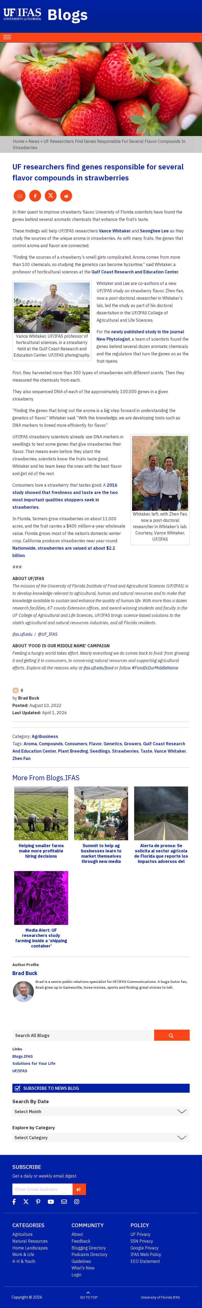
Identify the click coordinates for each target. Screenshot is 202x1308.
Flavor (95, 743)
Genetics (113, 743)
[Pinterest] (38, 1202)
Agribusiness (45, 736)
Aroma (30, 743)
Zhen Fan (21, 758)
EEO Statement (145, 1261)
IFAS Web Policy (145, 1254)
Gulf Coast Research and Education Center (135, 271)
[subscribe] (78, 1189)
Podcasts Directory (90, 1254)
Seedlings (100, 751)
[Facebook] (14, 1202)
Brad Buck (24, 973)
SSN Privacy (141, 1241)
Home (18, 141)
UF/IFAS (19, 1070)
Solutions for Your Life (33, 1063)
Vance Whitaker (115, 230)
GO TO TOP (88, 1297)
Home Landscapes (30, 1247)
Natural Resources (30, 1241)
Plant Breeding (73, 751)
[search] (172, 1035)
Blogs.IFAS (22, 1056)
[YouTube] (51, 1202)
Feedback (81, 1241)
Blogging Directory (89, 1247)
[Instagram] (76, 1202)
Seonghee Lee (154, 230)
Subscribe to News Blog (51, 1088)
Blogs (67, 14)
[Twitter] (26, 1202)
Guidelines (81, 1261)
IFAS (176, 1297)
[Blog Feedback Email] (64, 1202)
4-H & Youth (23, 1261)
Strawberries (125, 751)
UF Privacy (140, 1234)
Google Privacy (144, 1247)
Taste (146, 751)
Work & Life (23, 1254)
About (77, 1234)
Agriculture (22, 1234)
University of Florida (156, 1297)
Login (76, 1274)
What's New (83, 1267)
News (34, 141)
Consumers (76, 743)
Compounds (51, 743)
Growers (132, 743)
